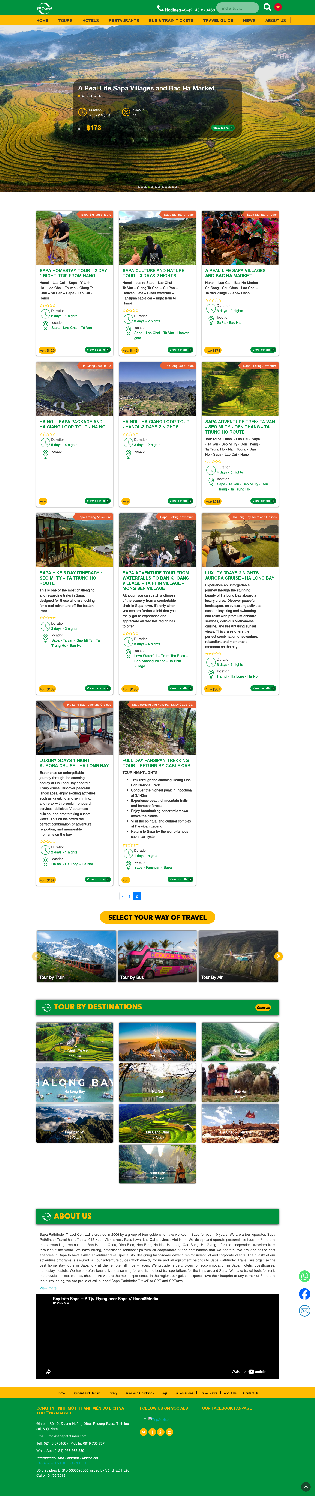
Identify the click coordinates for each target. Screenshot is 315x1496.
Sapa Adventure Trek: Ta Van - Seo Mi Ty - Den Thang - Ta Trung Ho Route (240, 426)
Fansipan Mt (74, 1132)
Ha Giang (240, 1050)
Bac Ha (240, 1091)
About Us (230, 1393)
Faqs (163, 1393)
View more (221, 127)
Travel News (208, 1393)
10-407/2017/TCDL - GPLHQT (63, 1462)
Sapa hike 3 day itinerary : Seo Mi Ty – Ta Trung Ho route (71, 578)
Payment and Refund (86, 1393)
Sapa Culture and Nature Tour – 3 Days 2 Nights (151, 88)
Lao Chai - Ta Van (75, 1050)
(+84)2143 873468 (190, 9)
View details (96, 349)
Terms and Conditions (139, 1393)
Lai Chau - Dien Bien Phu (240, 1132)
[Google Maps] (161, 1432)
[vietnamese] (278, 7)
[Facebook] (152, 1432)
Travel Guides (183, 1393)
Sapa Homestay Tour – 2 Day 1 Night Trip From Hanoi (73, 273)
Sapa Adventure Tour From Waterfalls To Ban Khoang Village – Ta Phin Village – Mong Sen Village (156, 580)
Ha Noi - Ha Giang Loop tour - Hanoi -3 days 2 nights (156, 424)
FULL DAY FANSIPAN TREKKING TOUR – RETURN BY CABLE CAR (156, 763)
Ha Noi (157, 1091)
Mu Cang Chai (157, 1132)
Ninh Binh (157, 1172)
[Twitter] (143, 1432)
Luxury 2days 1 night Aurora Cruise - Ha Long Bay (74, 763)
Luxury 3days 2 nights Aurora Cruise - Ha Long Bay (239, 575)
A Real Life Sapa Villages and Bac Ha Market (235, 273)
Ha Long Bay (74, 1091)
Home (61, 1393)
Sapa (157, 1050)
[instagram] (169, 1432)
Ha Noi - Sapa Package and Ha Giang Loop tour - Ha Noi (73, 424)
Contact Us (250, 1393)
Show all (263, 1007)
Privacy (112, 1393)
